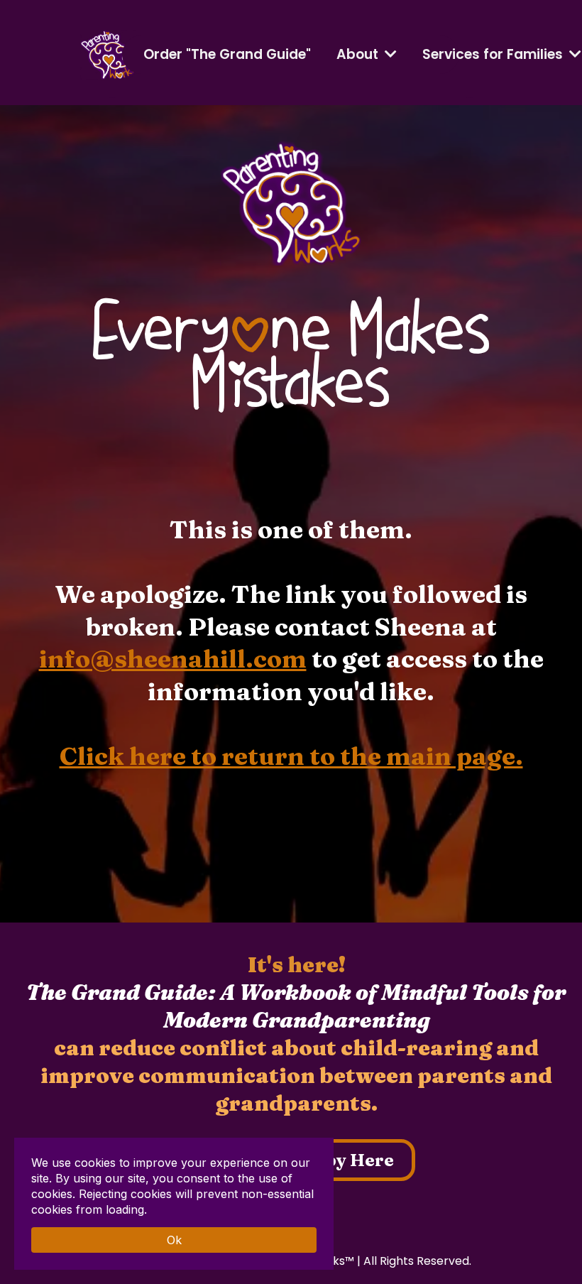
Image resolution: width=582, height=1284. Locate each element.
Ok (174, 1240)
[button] (573, 54)
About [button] (359, 54)
